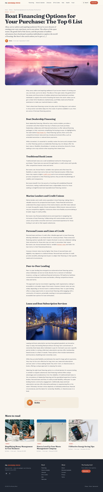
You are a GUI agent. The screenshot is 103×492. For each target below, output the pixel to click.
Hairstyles (44, 479)
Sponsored (95, 486)
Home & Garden (40, 2)
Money (11, 9)
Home (6, 9)
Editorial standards (66, 470)
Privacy (63, 474)
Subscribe (94, 2)
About (63, 468)
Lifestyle (49, 2)
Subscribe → (86, 471)
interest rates (61, 244)
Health (68, 2)
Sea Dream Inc (41, 133)
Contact (64, 472)
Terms (63, 477)
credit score (47, 174)
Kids (63, 2)
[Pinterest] (6, 473)
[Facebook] (9, 473)
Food (73, 2)
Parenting (31, 2)
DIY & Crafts (56, 2)
